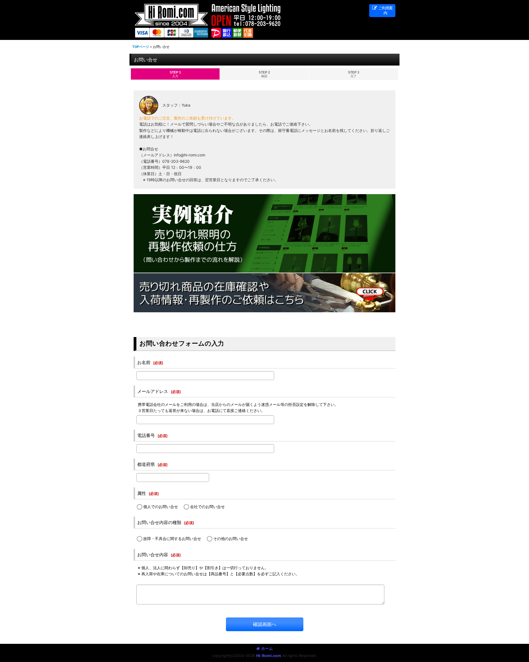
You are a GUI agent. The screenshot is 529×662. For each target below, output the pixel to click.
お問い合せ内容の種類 (159, 522)
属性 (141, 493)
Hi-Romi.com (268, 655)
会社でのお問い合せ (207, 506)
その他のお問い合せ (230, 538)
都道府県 (146, 464)
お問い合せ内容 (152, 554)
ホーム (267, 648)
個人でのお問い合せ (160, 506)
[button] (382, 10)
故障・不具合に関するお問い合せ (172, 538)
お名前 (143, 362)
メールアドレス (152, 391)
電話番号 (146, 435)
